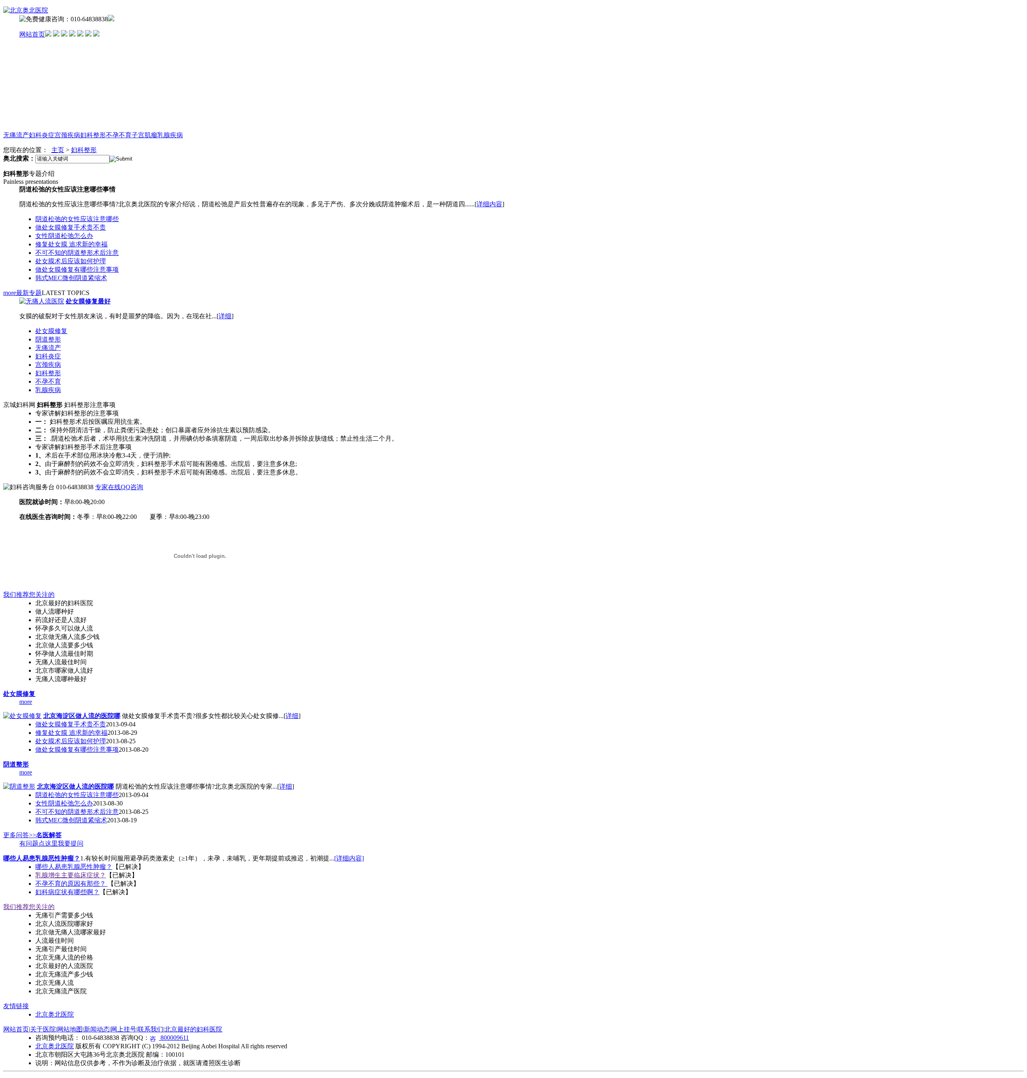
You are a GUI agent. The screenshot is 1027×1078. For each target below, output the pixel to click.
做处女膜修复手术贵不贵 (70, 227)
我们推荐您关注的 (29, 594)
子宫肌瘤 (144, 135)
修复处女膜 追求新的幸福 (71, 244)
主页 (57, 149)
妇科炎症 (42, 135)
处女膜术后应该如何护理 (70, 261)
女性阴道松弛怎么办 (64, 235)
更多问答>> (19, 835)
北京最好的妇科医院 (193, 1029)
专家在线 (108, 487)
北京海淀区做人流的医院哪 (81, 715)
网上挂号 (123, 1029)
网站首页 (32, 34)
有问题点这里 (38, 843)
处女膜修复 (51, 330)
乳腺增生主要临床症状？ (70, 875)
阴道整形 (48, 339)
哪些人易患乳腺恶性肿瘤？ (41, 858)
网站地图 (70, 1029)
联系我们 (150, 1029)
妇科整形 (93, 135)
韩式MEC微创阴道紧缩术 (71, 278)
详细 (225, 316)
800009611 (174, 1037)
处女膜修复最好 (88, 301)
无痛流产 (16, 135)
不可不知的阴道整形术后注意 (77, 252)
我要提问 (70, 843)
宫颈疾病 (67, 135)
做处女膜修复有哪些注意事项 (77, 269)
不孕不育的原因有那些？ (71, 883)
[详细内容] (349, 858)
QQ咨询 (132, 487)
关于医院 (43, 1029)
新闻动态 (97, 1029)
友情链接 (16, 1006)
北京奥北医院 (54, 1014)
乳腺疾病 (170, 135)
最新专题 (29, 292)
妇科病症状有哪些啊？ (67, 892)
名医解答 (49, 835)
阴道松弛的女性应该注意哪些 (77, 219)
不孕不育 (119, 135)
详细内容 (489, 204)
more (9, 292)
